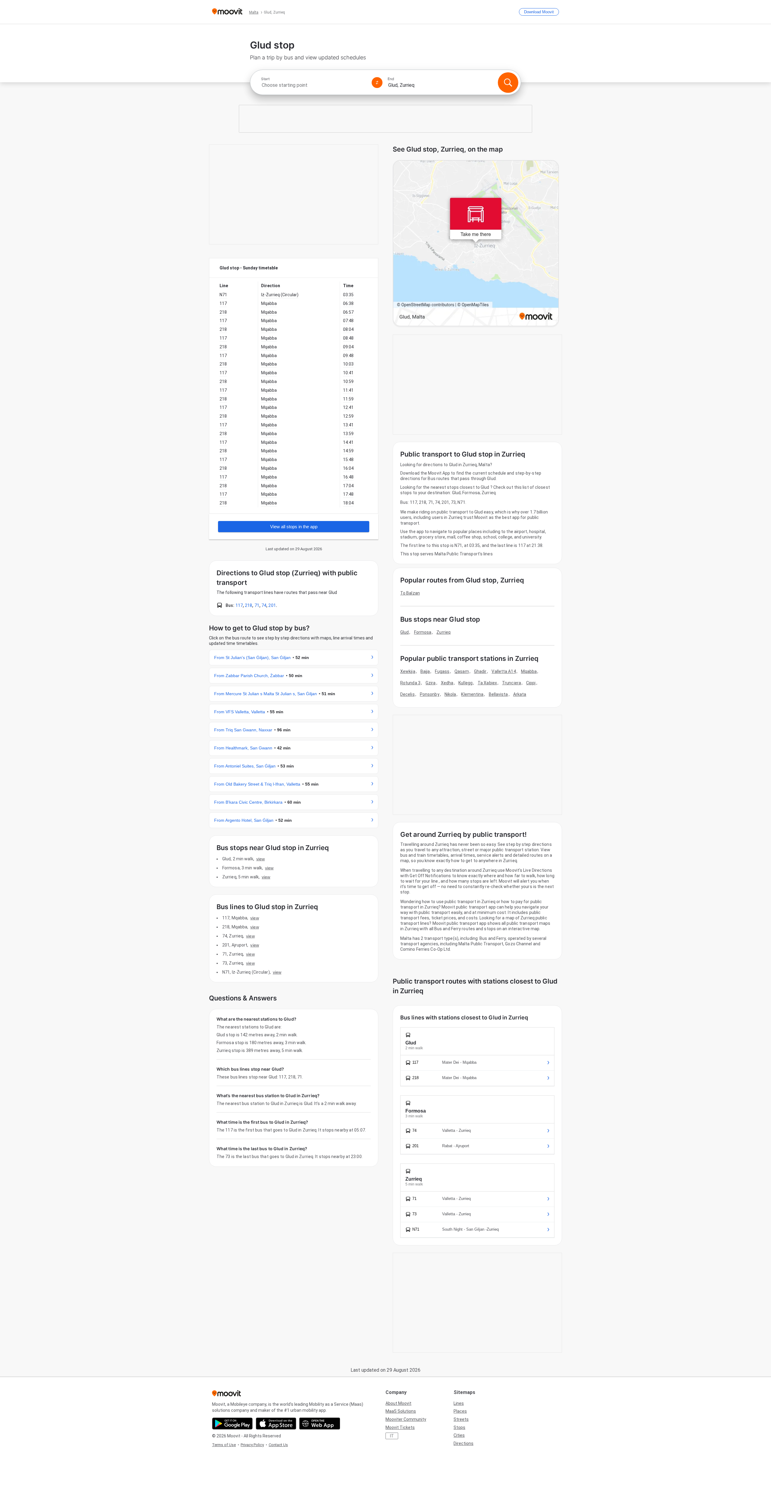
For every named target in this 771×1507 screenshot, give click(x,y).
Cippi (531, 682)
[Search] (508, 82)
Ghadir (480, 671)
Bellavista (498, 694)
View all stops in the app (293, 526)
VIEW (260, 858)
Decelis (407, 694)
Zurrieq (443, 632)
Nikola (450, 694)
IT (392, 1435)
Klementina (472, 694)
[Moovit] (227, 12)
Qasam (461, 671)
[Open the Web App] (319, 1424)
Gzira (431, 682)
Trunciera (511, 682)
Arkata (519, 694)
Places (460, 1411)
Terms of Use (224, 1445)
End (391, 79)
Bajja (425, 671)
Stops (459, 1427)
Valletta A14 (504, 671)
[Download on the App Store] (276, 1424)
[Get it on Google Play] (232, 1424)
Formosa (423, 632)
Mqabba (529, 671)
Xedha (447, 682)
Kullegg (465, 682)
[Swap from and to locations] (377, 82)
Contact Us (278, 1445)
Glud (404, 632)
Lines (459, 1403)
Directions (463, 1443)
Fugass (442, 671)
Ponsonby (429, 694)
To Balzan (410, 593)
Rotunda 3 (410, 682)
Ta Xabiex (487, 682)
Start (265, 79)
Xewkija (407, 671)
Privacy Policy (252, 1445)
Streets (461, 1419)
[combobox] (314, 85)
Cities (459, 1435)
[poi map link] (476, 243)
